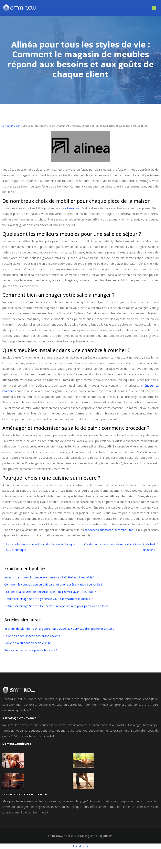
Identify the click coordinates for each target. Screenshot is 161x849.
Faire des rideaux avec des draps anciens (32, 636)
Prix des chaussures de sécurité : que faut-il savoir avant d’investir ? (50, 592)
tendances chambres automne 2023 (109, 530)
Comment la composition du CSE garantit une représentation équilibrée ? (53, 584)
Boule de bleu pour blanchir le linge (27, 643)
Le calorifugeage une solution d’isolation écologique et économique (40, 547)
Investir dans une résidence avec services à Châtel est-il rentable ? (49, 577)
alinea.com (72, 208)
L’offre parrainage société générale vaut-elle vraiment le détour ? (48, 599)
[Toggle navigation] (153, 8)
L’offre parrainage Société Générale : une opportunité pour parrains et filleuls (56, 606)
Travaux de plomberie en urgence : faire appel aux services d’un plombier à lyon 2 (59, 628)
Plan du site (80, 846)
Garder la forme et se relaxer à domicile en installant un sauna (119, 547)
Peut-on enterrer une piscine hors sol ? (30, 650)
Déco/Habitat (13, 125)
